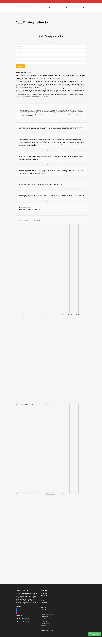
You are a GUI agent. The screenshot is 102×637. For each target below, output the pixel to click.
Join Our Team (44, 607)
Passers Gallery (44, 598)
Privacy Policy (44, 621)
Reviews (42, 600)
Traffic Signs (43, 609)
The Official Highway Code (46, 628)
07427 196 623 (82, 1)
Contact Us (43, 618)
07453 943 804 (74, 1)
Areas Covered (44, 604)
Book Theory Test (44, 625)
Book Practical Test (45, 623)
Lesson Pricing (44, 593)
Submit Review (44, 602)
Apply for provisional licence (47, 630)
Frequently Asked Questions (47, 614)
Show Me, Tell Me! (45, 616)
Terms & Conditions (45, 611)
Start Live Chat (44, 595)
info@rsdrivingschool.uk (24, 618)
